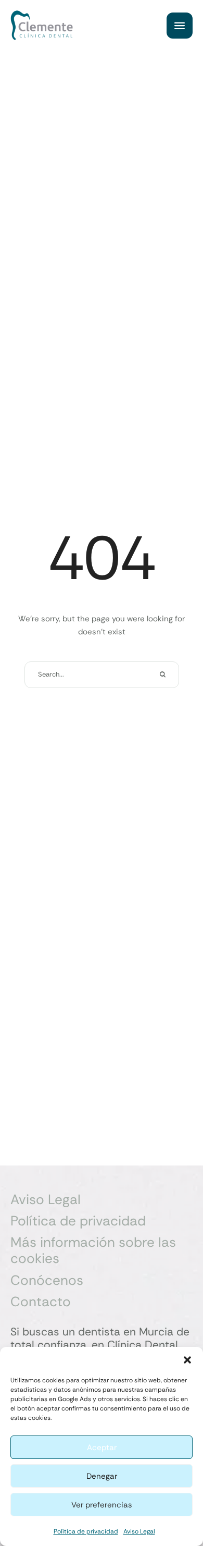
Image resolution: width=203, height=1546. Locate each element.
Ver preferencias (101, 1505)
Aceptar (102, 1447)
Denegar (101, 1476)
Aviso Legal (139, 1531)
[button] (187, 1360)
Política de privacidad (86, 1531)
